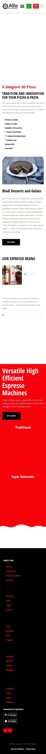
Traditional (23, 427)
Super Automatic (23, 476)
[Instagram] (10, 730)
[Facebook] (5, 730)
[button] (22, 6)
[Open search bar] (42, 6)
